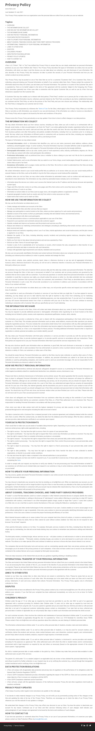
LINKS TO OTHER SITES (15, 47)
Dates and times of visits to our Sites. (19, 189)
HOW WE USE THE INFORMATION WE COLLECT (22, 30)
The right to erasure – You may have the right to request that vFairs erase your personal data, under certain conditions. (45, 439)
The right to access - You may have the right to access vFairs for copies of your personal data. (37, 431)
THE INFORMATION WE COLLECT (18, 28)
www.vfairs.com (10, 9)
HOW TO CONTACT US (14, 59)
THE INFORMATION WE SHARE (17, 32)
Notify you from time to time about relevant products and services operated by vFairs (34, 240)
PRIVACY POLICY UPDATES (16, 56)
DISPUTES (10, 49)
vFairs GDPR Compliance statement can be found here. (25, 679)
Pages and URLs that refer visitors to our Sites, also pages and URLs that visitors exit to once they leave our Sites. (44, 187)
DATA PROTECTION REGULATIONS (18, 54)
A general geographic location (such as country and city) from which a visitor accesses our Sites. (38, 194)
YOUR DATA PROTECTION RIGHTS (18, 37)
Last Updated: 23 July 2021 (14, 12)
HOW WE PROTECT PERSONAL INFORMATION (22, 35)
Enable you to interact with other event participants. (23, 216)
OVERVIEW (10, 25)
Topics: (9, 22)
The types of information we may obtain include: (20, 140)
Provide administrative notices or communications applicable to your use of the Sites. (35, 218)
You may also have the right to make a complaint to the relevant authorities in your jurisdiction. (37, 455)
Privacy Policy (18, 5)
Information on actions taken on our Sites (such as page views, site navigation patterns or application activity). (42, 192)
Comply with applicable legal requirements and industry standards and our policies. (34, 250)
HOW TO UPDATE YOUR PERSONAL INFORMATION (24, 40)
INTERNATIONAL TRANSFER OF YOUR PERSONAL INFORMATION (28, 44)
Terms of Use (43, 109)
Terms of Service (19, 725)
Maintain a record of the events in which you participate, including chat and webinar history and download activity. (43, 214)
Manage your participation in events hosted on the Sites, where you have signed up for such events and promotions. (44, 211)
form (19, 460)
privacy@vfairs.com (40, 719)
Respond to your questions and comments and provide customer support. (31, 221)
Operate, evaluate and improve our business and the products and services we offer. (34, 223)
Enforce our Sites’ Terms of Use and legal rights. (22, 242)
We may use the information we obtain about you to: (22, 203)
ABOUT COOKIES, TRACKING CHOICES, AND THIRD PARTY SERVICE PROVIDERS (33, 42)
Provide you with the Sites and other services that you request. (27, 209)
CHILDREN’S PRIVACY (14, 52)
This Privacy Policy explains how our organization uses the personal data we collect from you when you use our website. (44, 15)
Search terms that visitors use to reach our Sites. (23, 196)
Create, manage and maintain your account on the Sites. (25, 206)
